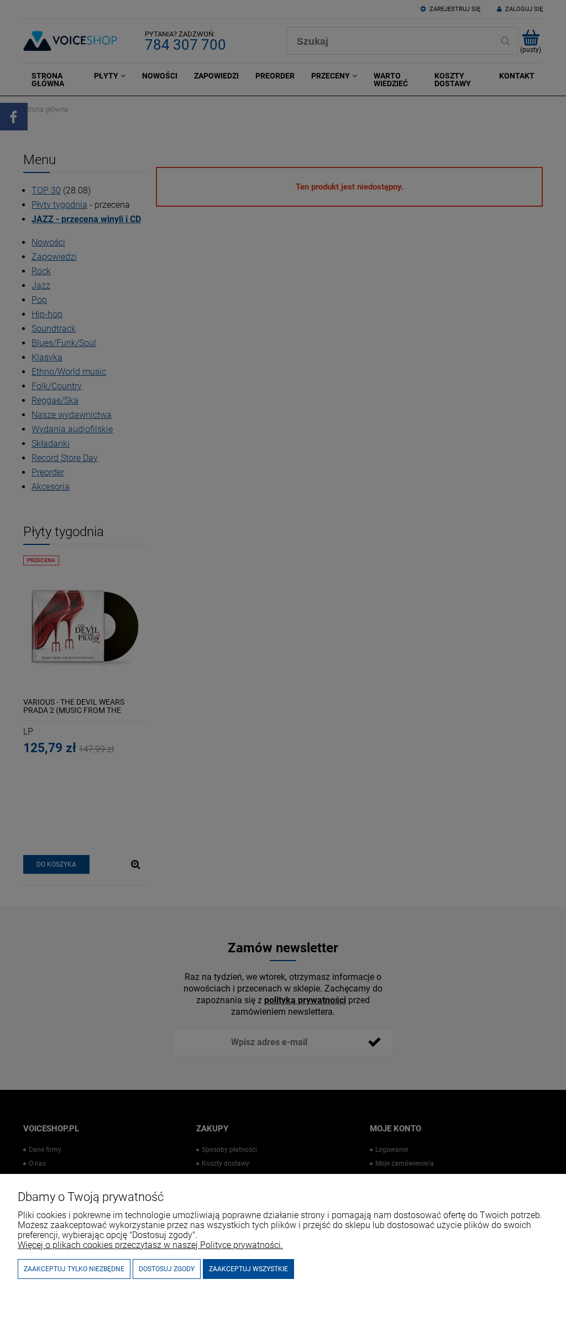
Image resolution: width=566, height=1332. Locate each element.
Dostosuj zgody (167, 1269)
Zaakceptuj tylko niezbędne (74, 1269)
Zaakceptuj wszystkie (248, 1269)
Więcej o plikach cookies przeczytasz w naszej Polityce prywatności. (150, 1245)
